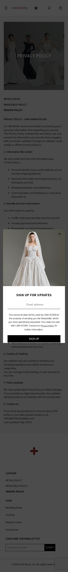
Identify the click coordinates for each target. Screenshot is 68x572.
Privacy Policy (47, 325)
